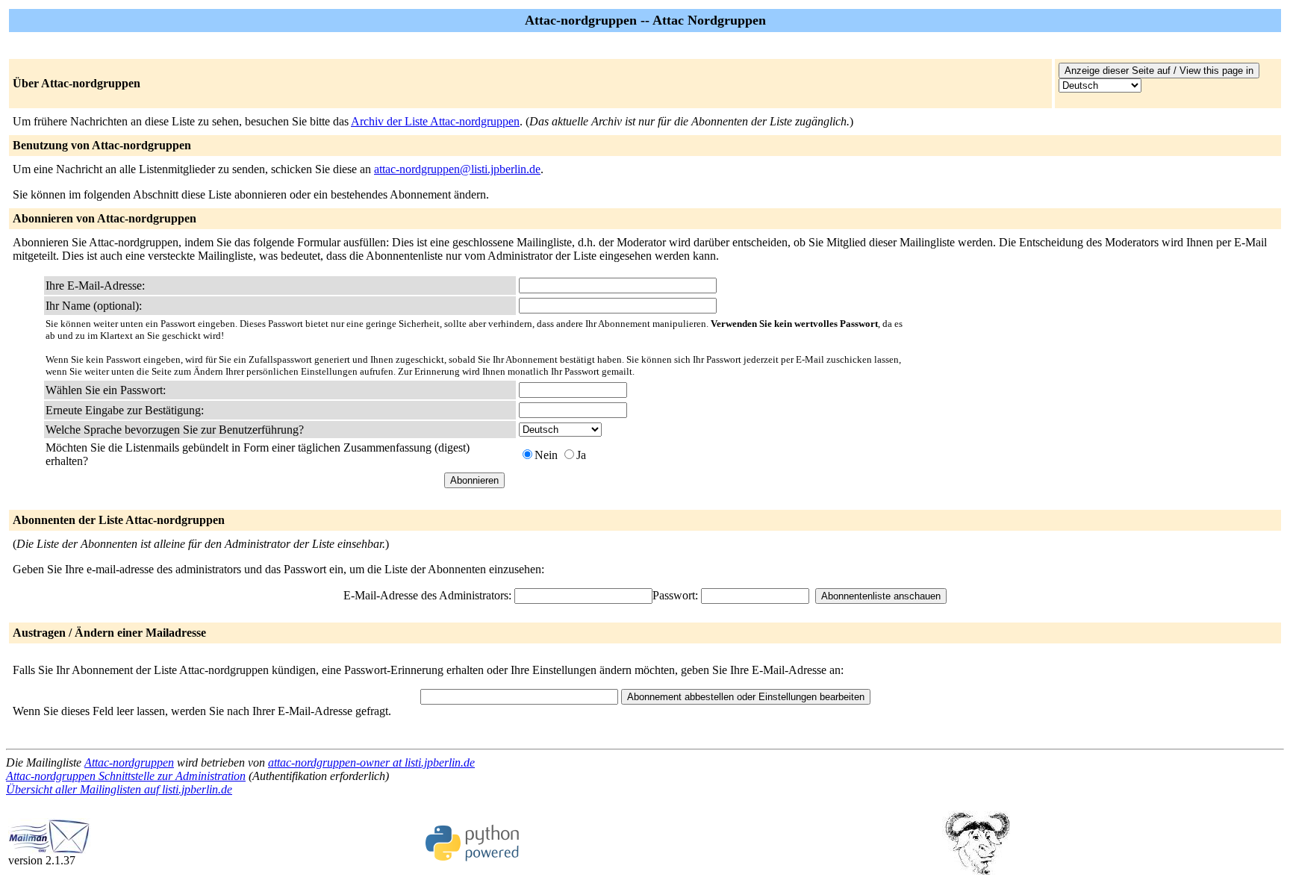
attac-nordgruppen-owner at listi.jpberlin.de (371, 762)
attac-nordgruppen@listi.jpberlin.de (457, 169)
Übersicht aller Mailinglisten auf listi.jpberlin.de (119, 789)
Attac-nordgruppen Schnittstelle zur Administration (126, 776)
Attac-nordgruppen (129, 762)
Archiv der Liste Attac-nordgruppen (435, 121)
